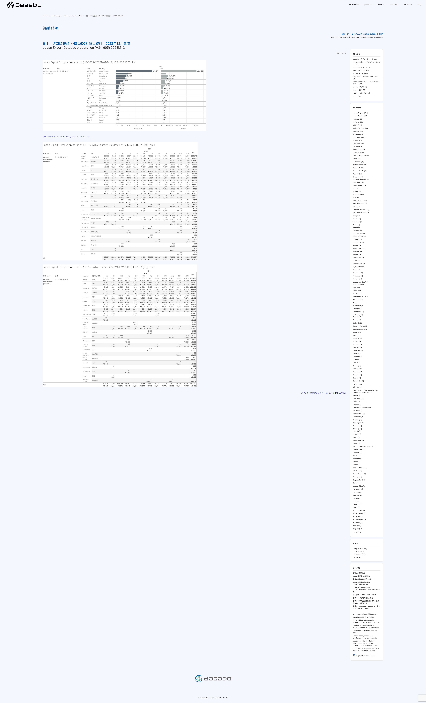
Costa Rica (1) (358, 398)
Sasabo (24, 5)
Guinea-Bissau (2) (360, 468)
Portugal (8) (358, 369)
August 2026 (358, 549)
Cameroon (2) (358, 440)
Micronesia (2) (358, 194)
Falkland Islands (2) (361, 296)
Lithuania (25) (358, 162)
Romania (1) (358, 372)
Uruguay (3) (357, 308)
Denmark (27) (358, 168)
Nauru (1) (356, 197)
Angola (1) (357, 434)
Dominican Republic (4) (362, 407)
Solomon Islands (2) (361, 213)
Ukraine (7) (357, 387)
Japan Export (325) (360, 116)
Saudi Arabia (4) (359, 236)
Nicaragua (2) (358, 423)
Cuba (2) (356, 401)
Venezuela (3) (358, 312)
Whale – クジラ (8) (360, 87)
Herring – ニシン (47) (361, 70)
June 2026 (358, 554)
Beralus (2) (357, 320)
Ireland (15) (357, 356)
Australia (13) (358, 182)
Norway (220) (358, 119)
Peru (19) (356, 302)
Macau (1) (357, 270)
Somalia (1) (357, 483)
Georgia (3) (357, 347)
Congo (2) (357, 443)
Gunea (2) (357, 464)
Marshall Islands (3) (361, 179)
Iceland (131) (358, 122)
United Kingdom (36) (361, 155)
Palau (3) (356, 206)
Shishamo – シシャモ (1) (362, 67)
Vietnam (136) (358, 134)
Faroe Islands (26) (360, 171)
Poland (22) (357, 174)
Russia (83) (357, 140)
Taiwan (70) (357, 146)
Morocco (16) (358, 523)
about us (381, 4)
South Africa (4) (359, 486)
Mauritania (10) (359, 513)
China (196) (357, 125)
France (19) (357, 344)
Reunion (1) (357, 471)
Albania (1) (357, 317)
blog (419, 4)
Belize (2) (357, 395)
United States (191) (361, 128)
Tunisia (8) (357, 492)
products (368, 4)
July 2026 (357, 551)
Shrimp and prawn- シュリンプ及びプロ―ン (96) (366, 83)
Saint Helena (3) (359, 474)
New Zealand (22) (360, 203)
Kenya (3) (356, 498)
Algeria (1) (357, 431)
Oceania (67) (358, 177)
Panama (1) (357, 426)
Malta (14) (357, 366)
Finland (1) (357, 341)
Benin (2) (356, 437)
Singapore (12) (359, 242)
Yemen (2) (357, 245)
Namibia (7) (357, 526)
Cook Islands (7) (359, 185)
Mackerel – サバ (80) (360, 73)
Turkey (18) (357, 384)
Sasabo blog (51, 28)
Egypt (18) (357, 455)
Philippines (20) (359, 233)
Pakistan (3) (358, 230)
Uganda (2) (357, 495)
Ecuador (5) (357, 293)
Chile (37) (357, 158)
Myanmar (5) (358, 276)
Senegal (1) (357, 477)
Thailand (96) (358, 143)
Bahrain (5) (357, 251)
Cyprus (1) (357, 335)
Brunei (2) (357, 254)
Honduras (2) (358, 417)
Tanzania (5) (358, 489)
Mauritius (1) (358, 516)
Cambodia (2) (358, 257)
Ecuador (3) (357, 410)
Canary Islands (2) (360, 326)
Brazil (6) (356, 287)
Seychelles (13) (359, 480)
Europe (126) (358, 315)
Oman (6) (356, 227)
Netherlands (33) (359, 165)
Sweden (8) (357, 375)
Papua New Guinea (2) (361, 210)
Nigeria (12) (357, 529)
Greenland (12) (359, 414)
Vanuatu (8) (357, 222)
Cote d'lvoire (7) (359, 449)
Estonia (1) (357, 338)
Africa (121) (357, 429)
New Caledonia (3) (360, 200)
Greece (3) (357, 353)
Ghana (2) (357, 461)
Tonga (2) (357, 216)
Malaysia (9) (358, 279)
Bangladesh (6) (359, 248)
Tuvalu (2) (357, 219)
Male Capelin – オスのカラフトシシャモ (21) (366, 63)
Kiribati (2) (357, 191)
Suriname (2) (358, 305)
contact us (407, 4)
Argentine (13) (358, 284)
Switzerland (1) (359, 381)
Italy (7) (356, 359)
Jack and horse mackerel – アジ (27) (365, 77)
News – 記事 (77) (359, 90)
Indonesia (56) (358, 152)
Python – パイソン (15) (361, 93)
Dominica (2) (358, 404)
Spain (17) (357, 378)
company (393, 4)
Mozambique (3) (359, 519)
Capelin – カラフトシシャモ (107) (365, 59)
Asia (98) (356, 225)
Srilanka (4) (357, 239)
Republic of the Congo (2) (363, 446)
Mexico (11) (357, 420)
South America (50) (360, 282)
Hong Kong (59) (359, 149)
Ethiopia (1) (357, 458)
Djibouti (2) (357, 452)
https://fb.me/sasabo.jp (365, 656)
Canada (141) (358, 131)
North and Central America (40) (365, 390)
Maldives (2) (358, 273)
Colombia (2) (358, 290)
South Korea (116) (360, 137)
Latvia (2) (357, 362)
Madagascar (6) (359, 510)
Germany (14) (358, 350)
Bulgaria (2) (357, 323)
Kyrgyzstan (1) (358, 267)
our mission (354, 4)
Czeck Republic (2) (360, 329)
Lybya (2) (356, 507)
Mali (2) (356, 501)
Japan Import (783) (360, 113)
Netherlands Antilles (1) (362, 392)
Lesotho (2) (357, 504)
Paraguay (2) (358, 299)
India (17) (357, 260)
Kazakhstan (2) (359, 264)
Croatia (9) (357, 332)
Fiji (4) (355, 188)
